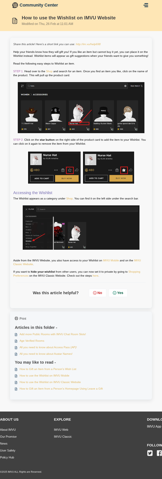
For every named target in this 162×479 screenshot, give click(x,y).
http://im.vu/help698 (88, 44)
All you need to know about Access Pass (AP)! (48, 347)
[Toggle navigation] (146, 5)
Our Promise (8, 436)
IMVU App (154, 426)
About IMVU (8, 429)
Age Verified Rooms (32, 340)
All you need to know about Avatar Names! (46, 353)
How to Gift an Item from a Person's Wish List (48, 369)
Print (23, 318)
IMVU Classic (63, 436)
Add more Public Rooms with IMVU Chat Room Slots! (53, 334)
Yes (120, 293)
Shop (49, 71)
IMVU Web (61, 429)
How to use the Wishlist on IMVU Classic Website (50, 382)
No (99, 293)
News (4, 443)
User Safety (7, 450)
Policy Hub (7, 457)
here (95, 275)
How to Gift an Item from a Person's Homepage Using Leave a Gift (61, 388)
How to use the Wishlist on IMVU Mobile (44, 375)
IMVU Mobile (111, 260)
